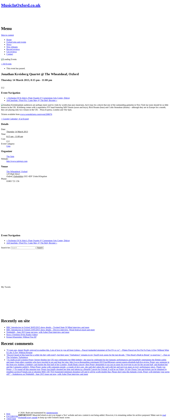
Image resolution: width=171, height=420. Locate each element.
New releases (12, 47)
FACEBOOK (12, 416)
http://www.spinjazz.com (16, 161)
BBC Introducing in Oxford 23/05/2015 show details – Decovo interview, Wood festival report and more (50, 330)
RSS (8, 414)
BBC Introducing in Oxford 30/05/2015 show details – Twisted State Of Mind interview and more (47, 327)
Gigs (8, 146)
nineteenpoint (52, 413)
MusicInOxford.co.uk (20, 5)
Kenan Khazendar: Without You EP (21, 337)
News (8, 44)
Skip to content (7, 35)
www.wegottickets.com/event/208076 (36, 114)
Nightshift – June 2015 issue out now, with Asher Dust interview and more (37, 332)
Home (9, 40)
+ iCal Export (23, 119)
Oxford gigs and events (16, 42)
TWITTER (11, 419)
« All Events (6, 64)
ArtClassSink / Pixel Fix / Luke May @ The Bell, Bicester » (31, 100)
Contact (9, 54)
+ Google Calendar (9, 119)
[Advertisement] (49, 17)
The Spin (10, 156)
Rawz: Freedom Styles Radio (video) (22, 334)
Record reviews (13, 49)
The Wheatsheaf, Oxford (16, 171)
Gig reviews (11, 52)
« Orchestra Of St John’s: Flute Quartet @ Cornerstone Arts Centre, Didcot (38, 98)
